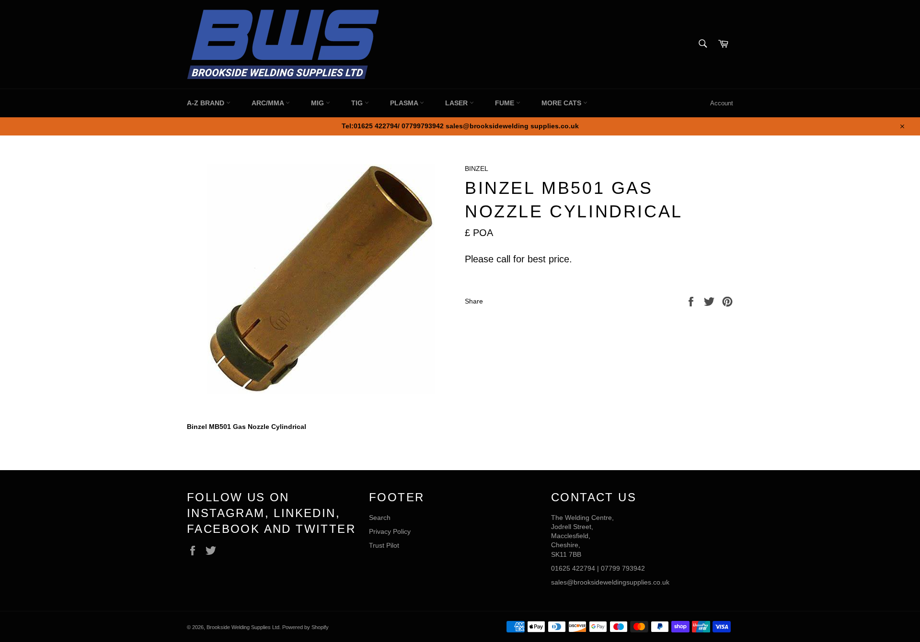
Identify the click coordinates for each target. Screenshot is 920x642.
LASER (457, 103)
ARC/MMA (269, 103)
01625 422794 (573, 568)
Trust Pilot (384, 545)
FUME (505, 103)
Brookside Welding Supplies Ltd (243, 627)
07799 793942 (623, 568)
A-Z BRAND (206, 103)
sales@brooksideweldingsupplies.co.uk (610, 582)
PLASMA (405, 103)
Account (721, 103)
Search (380, 517)
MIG (318, 103)
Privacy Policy (390, 531)
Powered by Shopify (305, 627)
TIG (358, 103)
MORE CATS (562, 103)
